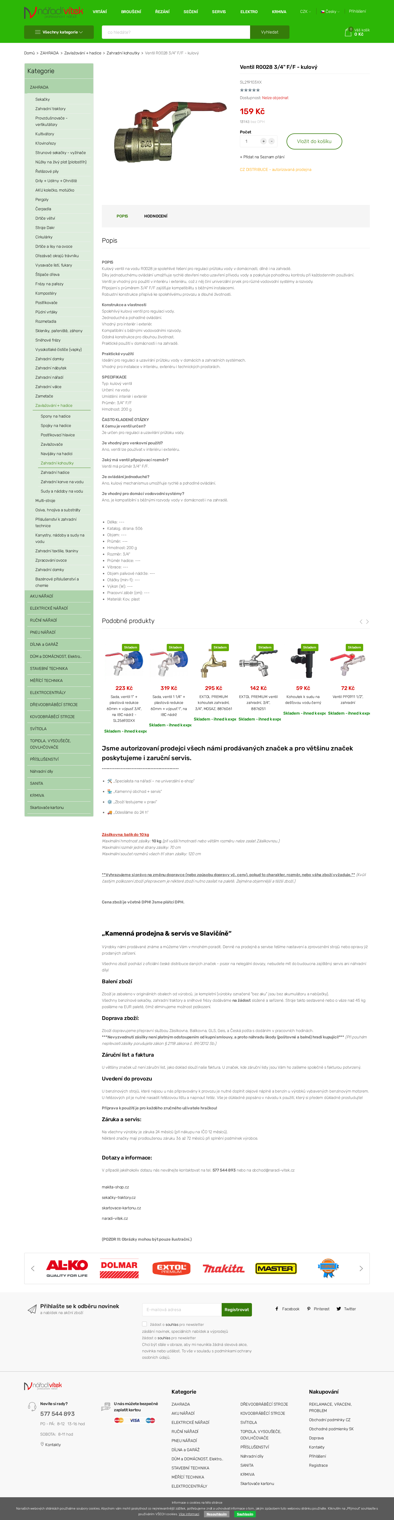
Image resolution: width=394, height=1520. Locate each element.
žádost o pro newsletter (177, 1324)
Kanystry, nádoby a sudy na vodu (59, 538)
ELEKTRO (249, 11)
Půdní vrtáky (46, 312)
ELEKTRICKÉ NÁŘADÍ (49, 608)
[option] (124, 688)
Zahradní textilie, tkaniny (56, 551)
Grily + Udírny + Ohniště (56, 180)
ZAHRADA (49, 53)
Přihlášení (357, 11)
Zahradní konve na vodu (62, 481)
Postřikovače (46, 302)
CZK (304, 11)
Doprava (316, 1438)
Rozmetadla (45, 321)
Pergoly (42, 199)
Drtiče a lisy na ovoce (53, 246)
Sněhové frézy (48, 340)
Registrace (318, 1465)
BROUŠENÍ (131, 11)
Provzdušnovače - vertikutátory (51, 121)
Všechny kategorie (60, 32)
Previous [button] (32, 1268)
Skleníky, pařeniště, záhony (59, 330)
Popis (122, 216)
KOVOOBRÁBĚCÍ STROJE (52, 716)
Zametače (44, 396)
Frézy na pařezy (49, 284)
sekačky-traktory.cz (119, 1197)
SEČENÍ (191, 11)
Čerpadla (43, 209)
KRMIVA (279, 11)
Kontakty (52, 1444)
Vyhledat (269, 32)
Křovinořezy (45, 143)
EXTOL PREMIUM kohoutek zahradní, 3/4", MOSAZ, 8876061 (213, 703)
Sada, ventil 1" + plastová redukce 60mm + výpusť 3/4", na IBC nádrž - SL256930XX (124, 709)
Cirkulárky (44, 237)
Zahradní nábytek (50, 368)
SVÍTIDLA (38, 728)
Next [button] (361, 1268)
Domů (29, 53)
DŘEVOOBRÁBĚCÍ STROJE (54, 704)
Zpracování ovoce (51, 560)
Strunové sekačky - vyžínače (60, 152)
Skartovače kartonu (47, 807)
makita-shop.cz (115, 1187)
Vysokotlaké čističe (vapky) (58, 349)
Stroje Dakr (44, 227)
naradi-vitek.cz (115, 1218)
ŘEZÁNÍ (162, 11)
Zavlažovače (51, 444)
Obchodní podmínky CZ (330, 1419)
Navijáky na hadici (56, 453)
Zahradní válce (48, 386)
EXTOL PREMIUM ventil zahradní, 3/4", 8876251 (258, 703)
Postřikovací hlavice (58, 435)
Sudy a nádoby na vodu (62, 491)
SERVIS (219, 11)
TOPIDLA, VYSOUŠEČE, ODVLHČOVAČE (50, 744)
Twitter (349, 1309)
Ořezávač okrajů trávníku (57, 255)
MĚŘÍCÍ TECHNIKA (46, 680)
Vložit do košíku (314, 141)
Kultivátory (44, 134)
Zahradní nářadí (49, 377)
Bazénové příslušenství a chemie (57, 582)
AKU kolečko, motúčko (54, 190)
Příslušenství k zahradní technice (55, 522)
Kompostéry (46, 293)
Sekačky (42, 99)
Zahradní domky (49, 358)
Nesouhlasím (217, 1514)
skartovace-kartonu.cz (121, 1208)
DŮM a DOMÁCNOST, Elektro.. (56, 656)
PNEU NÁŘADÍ (42, 632)
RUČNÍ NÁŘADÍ (43, 620)
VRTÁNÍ (100, 11)
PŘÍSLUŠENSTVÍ (44, 759)
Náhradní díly (41, 771)
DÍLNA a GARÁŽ (44, 644)
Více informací (189, 1514)
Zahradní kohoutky (123, 53)
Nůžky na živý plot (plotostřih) (60, 162)
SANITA (36, 783)
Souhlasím (245, 1514)
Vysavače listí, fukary (53, 265)
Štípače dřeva (47, 274)
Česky (331, 11)
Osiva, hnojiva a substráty (57, 510)
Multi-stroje (45, 500)
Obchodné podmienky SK (331, 1429)
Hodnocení (155, 216)
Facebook (290, 1309)
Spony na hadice (55, 416)
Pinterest (321, 1309)
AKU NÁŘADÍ (41, 596)
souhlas (172, 1324)
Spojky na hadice (56, 425)
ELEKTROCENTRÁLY (48, 692)
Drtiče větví (45, 218)
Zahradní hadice (55, 472)
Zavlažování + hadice (82, 53)
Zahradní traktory (50, 108)
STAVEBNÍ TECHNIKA (49, 668)
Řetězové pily (47, 171)
